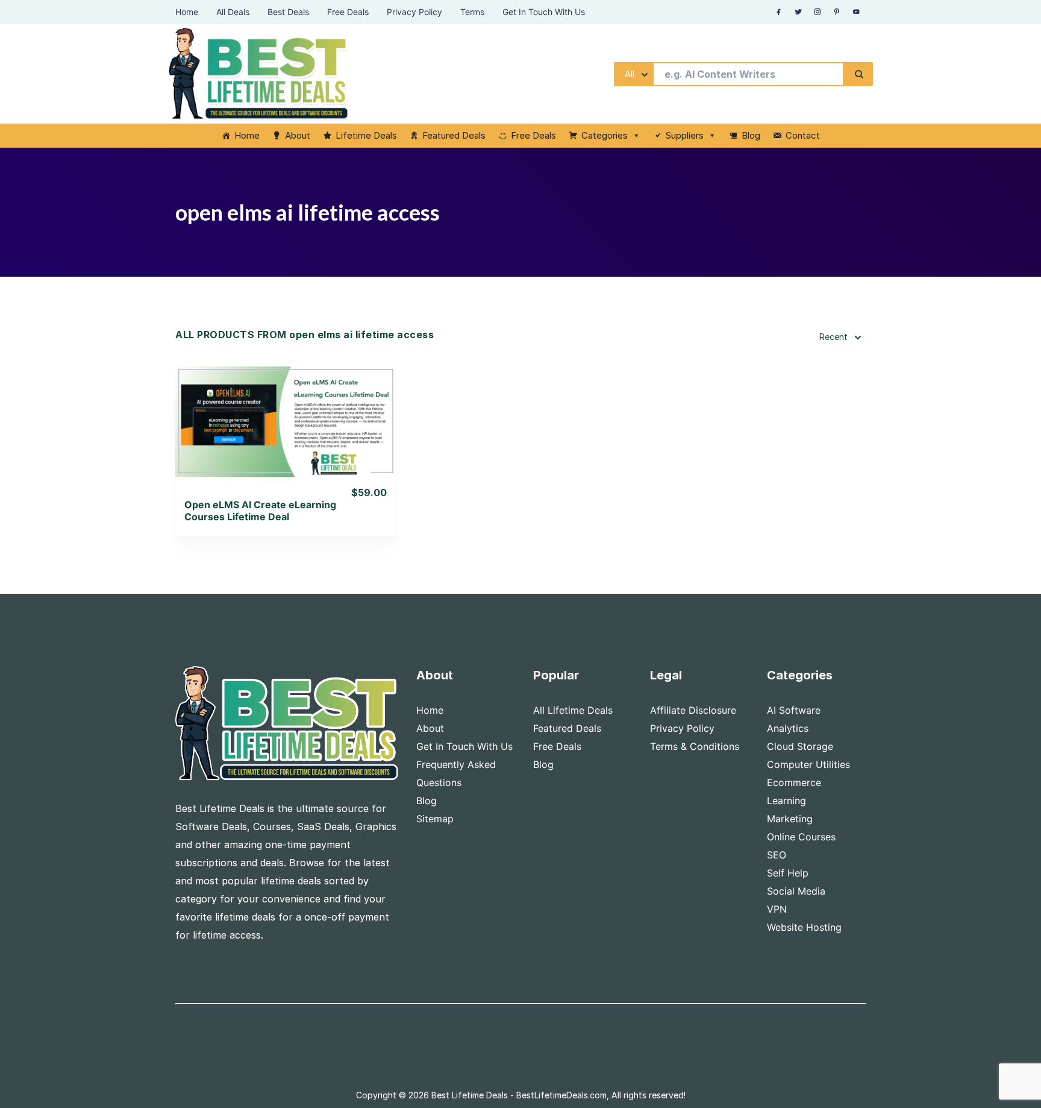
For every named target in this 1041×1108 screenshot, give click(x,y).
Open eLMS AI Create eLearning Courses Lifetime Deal (260, 511)
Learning (786, 801)
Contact (803, 135)
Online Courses (801, 837)
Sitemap (435, 819)
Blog (751, 135)
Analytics (787, 728)
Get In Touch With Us (464, 746)
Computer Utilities (808, 764)
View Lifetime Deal (286, 437)
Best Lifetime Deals (469, 1095)
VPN (777, 909)
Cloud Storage (800, 746)
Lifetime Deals (366, 135)
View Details (285, 406)
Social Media (796, 891)
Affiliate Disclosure (693, 710)
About (297, 135)
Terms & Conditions (694, 746)
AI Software (794, 710)
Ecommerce (794, 782)
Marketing (790, 819)
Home (247, 135)
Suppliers (685, 135)
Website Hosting (804, 927)
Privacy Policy (682, 728)
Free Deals (533, 135)
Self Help (787, 873)
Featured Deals (454, 135)
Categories (604, 135)
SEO (776, 855)
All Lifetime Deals (573, 710)
